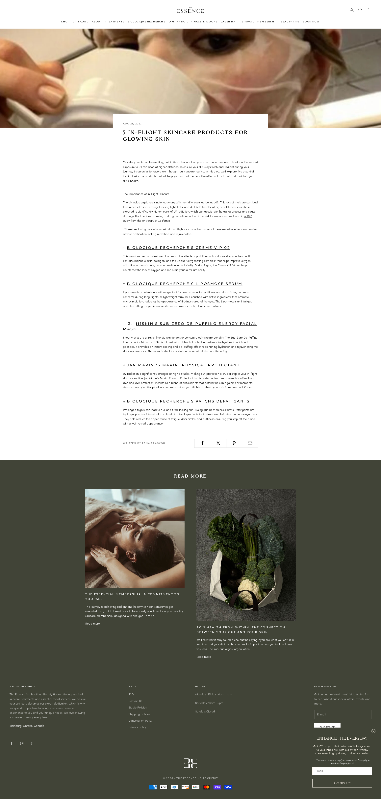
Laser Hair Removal (237, 21)
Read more (92, 624)
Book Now (311, 21)
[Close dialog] (373, 731)
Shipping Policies (139, 714)
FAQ (131, 694)
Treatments (114, 21)
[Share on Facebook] (202, 443)
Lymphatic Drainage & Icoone (192, 21)
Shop (65, 21)
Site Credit (209, 778)
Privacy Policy (137, 727)
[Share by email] (250, 443)
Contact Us (135, 701)
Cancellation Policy (140, 721)
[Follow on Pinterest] (32, 743)
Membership (267, 21)
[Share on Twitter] (218, 443)
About (97, 21)
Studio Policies (138, 708)
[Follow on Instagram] (22, 743)
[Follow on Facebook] (11, 743)
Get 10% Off (342, 783)
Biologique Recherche (146, 21)
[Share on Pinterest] (234, 443)
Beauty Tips (290, 21)
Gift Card (81, 21)
